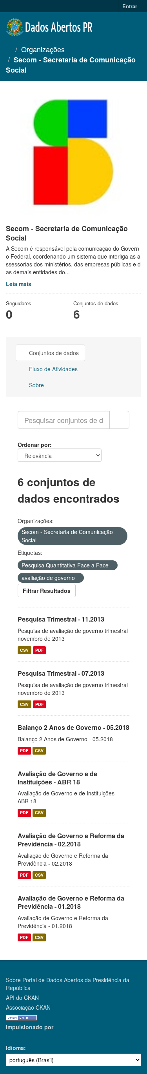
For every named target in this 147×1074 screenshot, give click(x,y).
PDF (39, 650)
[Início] (8, 49)
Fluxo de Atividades (52, 369)
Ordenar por (34, 445)
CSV (24, 650)
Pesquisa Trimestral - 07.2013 (61, 673)
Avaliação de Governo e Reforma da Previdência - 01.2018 (71, 902)
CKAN (19, 1036)
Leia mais (18, 284)
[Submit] (119, 420)
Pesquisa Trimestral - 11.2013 (61, 619)
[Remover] (40, 540)
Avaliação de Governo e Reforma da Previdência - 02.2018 (71, 839)
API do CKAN (22, 997)
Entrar (129, 6)
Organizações (43, 49)
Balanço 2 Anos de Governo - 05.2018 (73, 727)
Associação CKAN (28, 1007)
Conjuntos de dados (53, 353)
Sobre (35, 385)
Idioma (15, 1048)
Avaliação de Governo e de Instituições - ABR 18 (57, 777)
